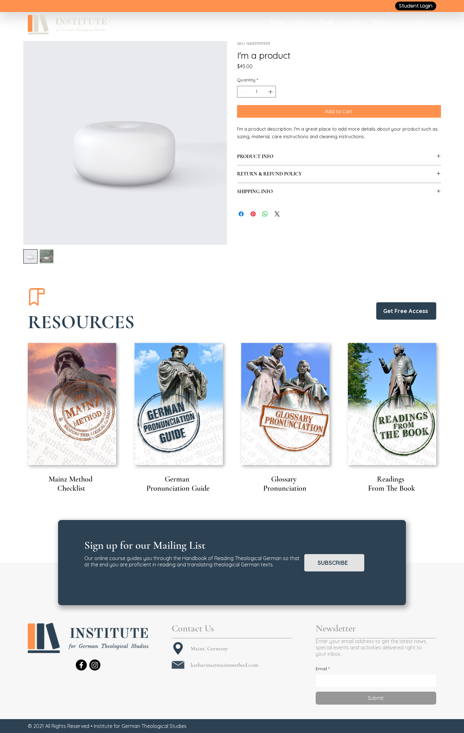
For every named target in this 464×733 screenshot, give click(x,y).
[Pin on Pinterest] (253, 214)
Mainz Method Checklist (71, 484)
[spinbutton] (256, 91)
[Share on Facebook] (241, 214)
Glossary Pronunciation (284, 484)
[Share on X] (277, 214)
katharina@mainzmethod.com (224, 664)
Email (323, 668)
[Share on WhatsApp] (265, 214)
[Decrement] (242, 91)
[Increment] (271, 91)
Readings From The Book (391, 484)
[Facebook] (81, 665)
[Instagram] (94, 665)
